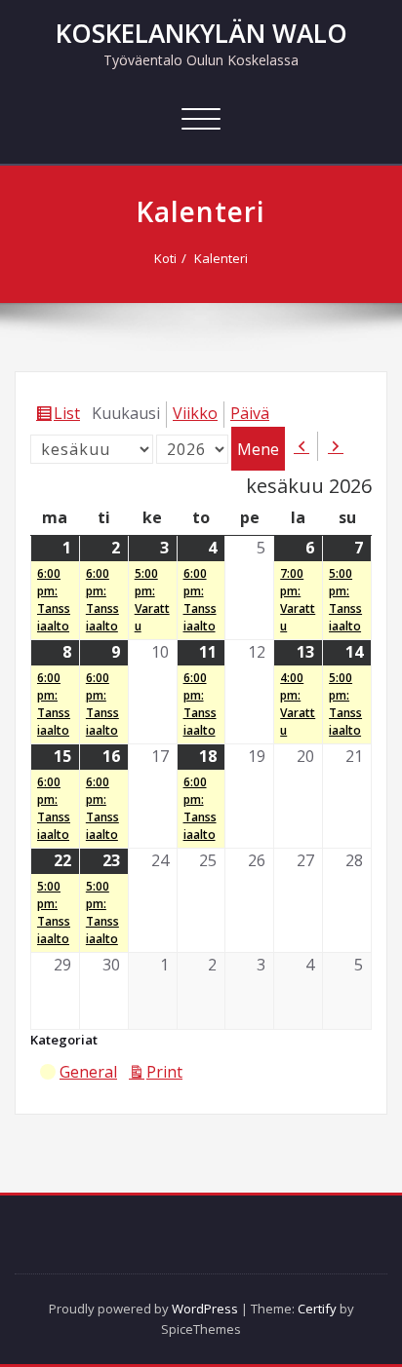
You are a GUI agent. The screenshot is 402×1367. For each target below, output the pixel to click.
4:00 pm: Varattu (297, 704)
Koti (165, 258)
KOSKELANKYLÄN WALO (201, 33)
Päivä (249, 413)
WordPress (205, 1308)
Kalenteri (221, 258)
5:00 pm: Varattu (152, 599)
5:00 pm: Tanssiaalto (345, 599)
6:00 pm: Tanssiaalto (53, 599)
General (88, 1071)
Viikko (195, 413)
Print (167, 1073)
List (70, 415)
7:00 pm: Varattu (297, 599)
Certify (317, 1308)
